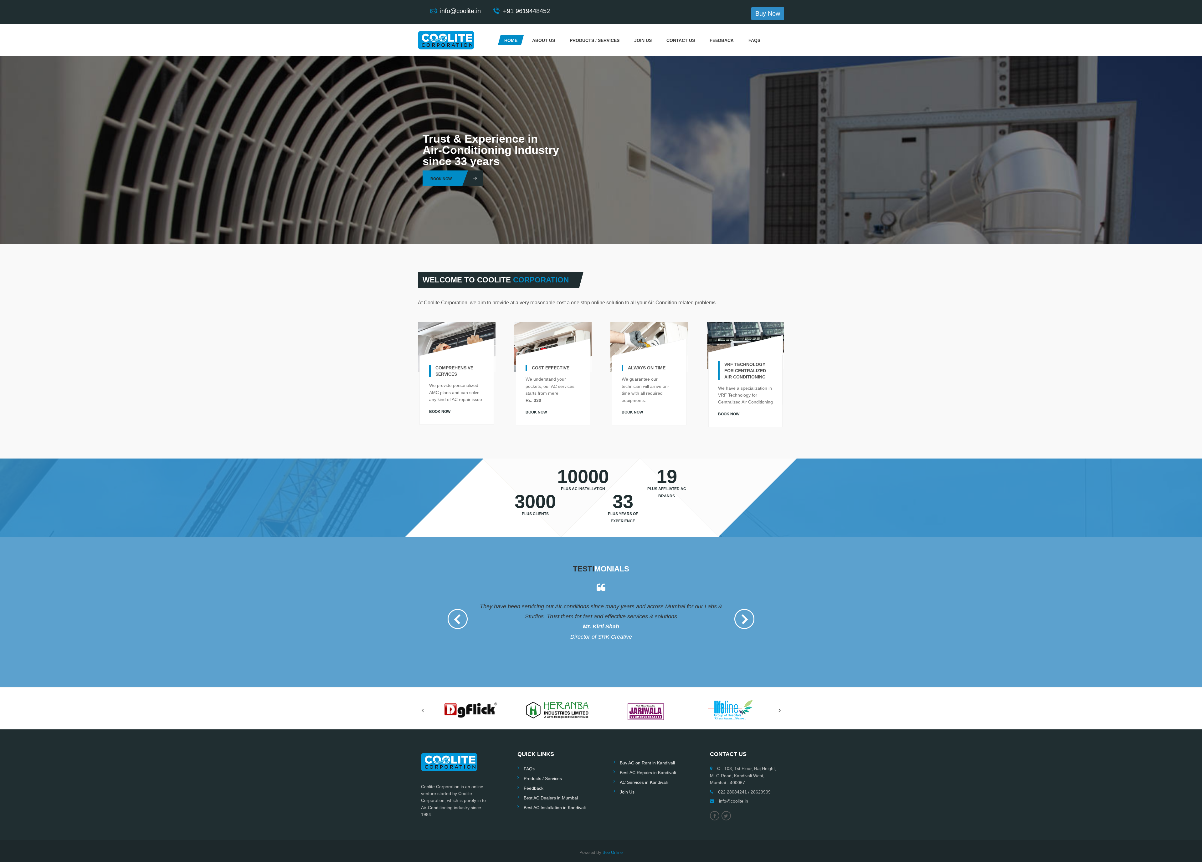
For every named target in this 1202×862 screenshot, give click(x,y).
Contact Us (680, 40)
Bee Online (613, 832)
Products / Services (594, 40)
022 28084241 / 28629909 (744, 771)
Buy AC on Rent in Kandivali (647, 742)
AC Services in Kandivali (644, 762)
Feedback (722, 40)
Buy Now (767, 13)
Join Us (643, 40)
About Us (543, 40)
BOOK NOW (439, 411)
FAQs (754, 40)
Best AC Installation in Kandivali (555, 787)
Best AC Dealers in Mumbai (551, 777)
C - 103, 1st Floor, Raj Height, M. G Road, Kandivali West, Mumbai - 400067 (743, 755)
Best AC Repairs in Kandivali (648, 752)
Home (510, 40)
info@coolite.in (733, 780)
